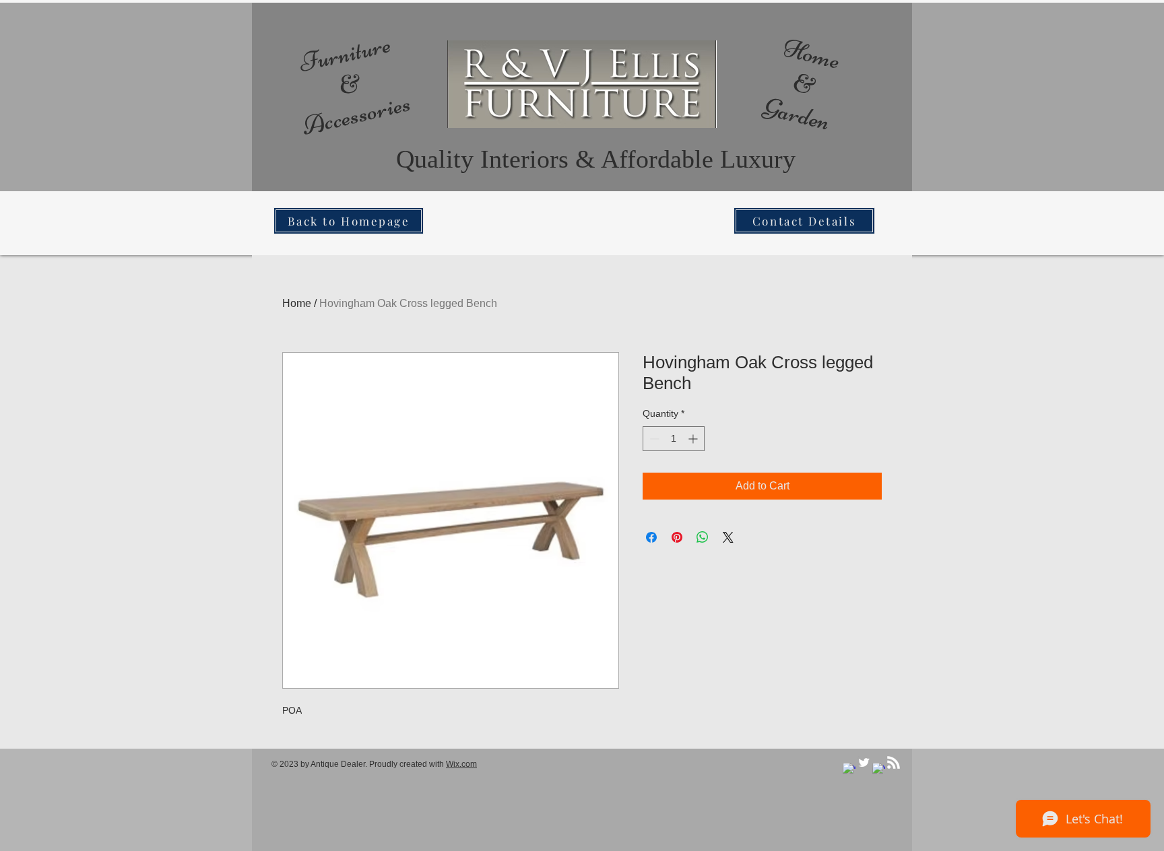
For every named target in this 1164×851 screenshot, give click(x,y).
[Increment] (694, 438)
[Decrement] (653, 438)
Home (296, 303)
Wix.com (461, 764)
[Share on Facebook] (651, 537)
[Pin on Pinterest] (677, 537)
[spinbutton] (673, 438)
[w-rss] (893, 762)
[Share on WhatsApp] (702, 537)
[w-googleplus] (878, 769)
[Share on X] (728, 537)
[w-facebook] (849, 769)
